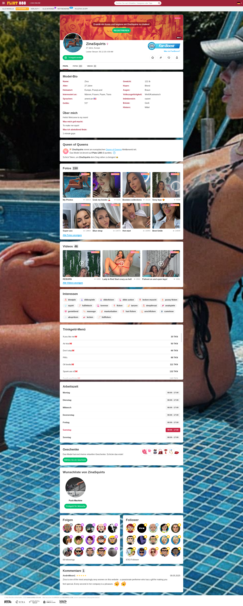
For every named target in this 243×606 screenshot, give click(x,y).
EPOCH (56, 597)
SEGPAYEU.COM (67, 597)
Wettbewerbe (63, 9)
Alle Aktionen (48, 9)
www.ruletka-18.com (34, 597)
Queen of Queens (114, 149)
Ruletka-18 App (81, 9)
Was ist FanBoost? (172, 51)
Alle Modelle (8, 9)
